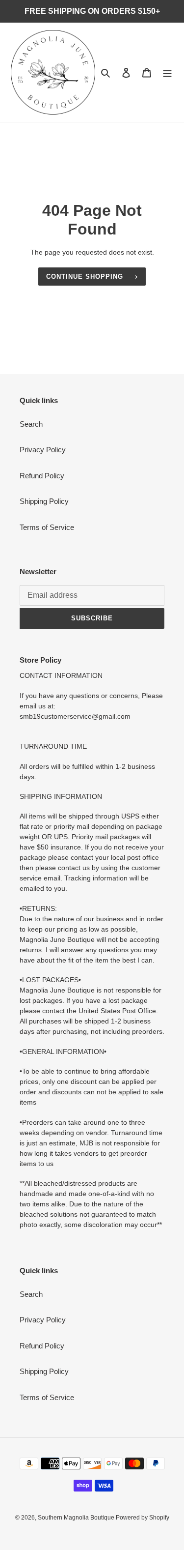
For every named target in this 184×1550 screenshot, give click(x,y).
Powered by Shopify (142, 1517)
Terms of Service (47, 527)
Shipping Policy (44, 501)
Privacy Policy (43, 449)
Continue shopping (85, 276)
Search (31, 424)
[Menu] (167, 72)
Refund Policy (42, 475)
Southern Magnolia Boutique (77, 1517)
